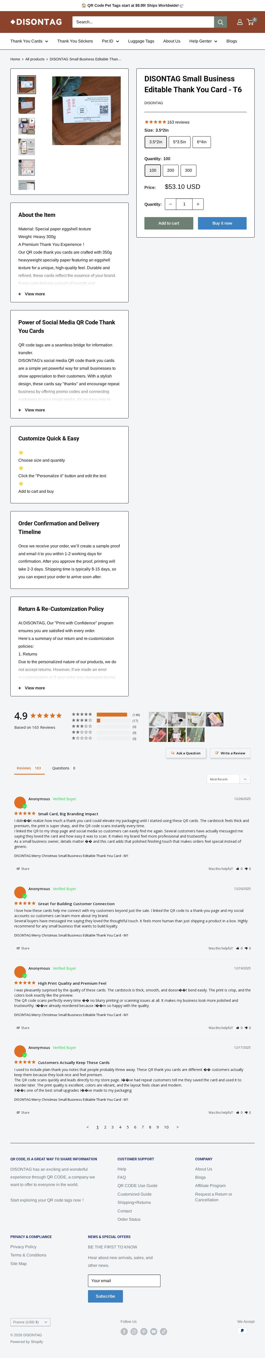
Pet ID (107, 41)
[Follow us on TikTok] (163, 1331)
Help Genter (200, 41)
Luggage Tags (141, 41)
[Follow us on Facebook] (124, 1331)
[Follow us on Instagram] (134, 1331)
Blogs (231, 41)
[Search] (220, 22)
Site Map (18, 1263)
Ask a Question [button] (188, 753)
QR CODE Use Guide (137, 1185)
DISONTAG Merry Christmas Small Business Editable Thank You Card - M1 (71, 855)
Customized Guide (134, 1194)
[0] (250, 22)
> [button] (177, 1127)
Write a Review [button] (233, 753)
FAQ (121, 1177)
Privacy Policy (23, 1247)
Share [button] (25, 869)
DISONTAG (153, 103)
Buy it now (222, 223)
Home (15, 59)
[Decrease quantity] (170, 204)
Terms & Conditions (28, 1255)
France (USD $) (26, 1322)
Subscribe (105, 1296)
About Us (171, 41)
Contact (124, 1211)
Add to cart (168, 223)
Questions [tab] (60, 768)
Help (121, 1169)
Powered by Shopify (26, 1342)
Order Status (129, 1219)
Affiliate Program (210, 1185)
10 (166, 1127)
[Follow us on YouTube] (153, 1331)
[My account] (239, 22)
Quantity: (153, 204)
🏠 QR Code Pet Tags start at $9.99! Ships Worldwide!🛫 (133, 5)
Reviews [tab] (24, 768)
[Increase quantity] (198, 204)
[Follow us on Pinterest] (144, 1331)
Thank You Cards (26, 41)
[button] (239, 869)
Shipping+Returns (134, 1202)
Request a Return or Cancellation (213, 1197)
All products (35, 59)
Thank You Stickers (75, 41)
